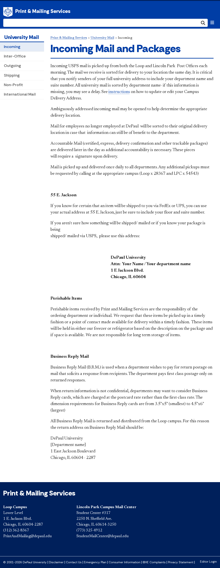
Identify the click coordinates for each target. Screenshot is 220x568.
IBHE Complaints (154, 562)
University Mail (21, 37)
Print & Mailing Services (42, 11)
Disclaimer (56, 562)
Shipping (12, 75)
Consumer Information (124, 562)
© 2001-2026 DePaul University (25, 562)
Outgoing (12, 65)
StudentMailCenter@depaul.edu (102, 536)
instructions (119, 92)
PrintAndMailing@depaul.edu (27, 536)
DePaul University (8, 12)
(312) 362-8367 (16, 530)
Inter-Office (15, 56)
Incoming (12, 46)
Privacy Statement (180, 562)
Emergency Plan (95, 562)
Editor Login (208, 561)
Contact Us (74, 562)
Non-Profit (13, 84)
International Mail (20, 94)
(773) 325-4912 (89, 530)
